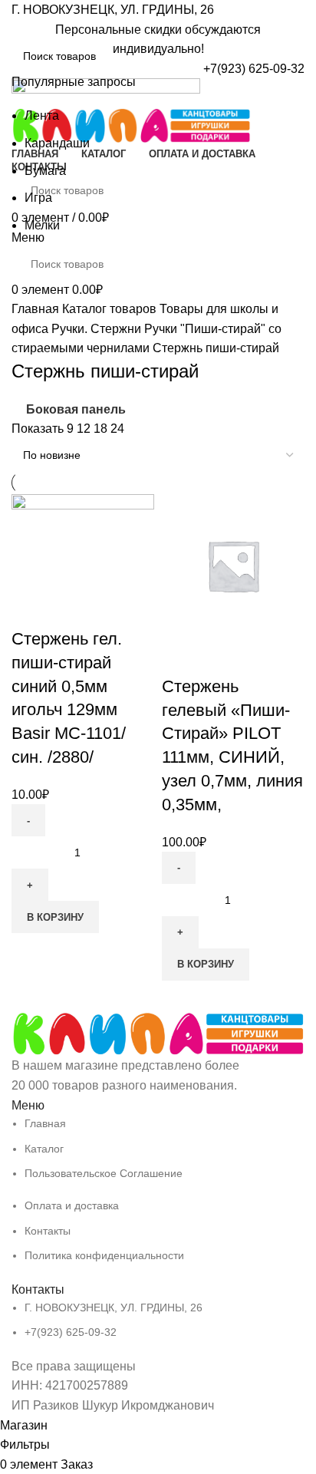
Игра (38, 197)
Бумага (45, 170)
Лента (42, 115)
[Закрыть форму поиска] (19, 19)
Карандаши (57, 143)
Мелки (42, 225)
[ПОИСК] (286, 56)
